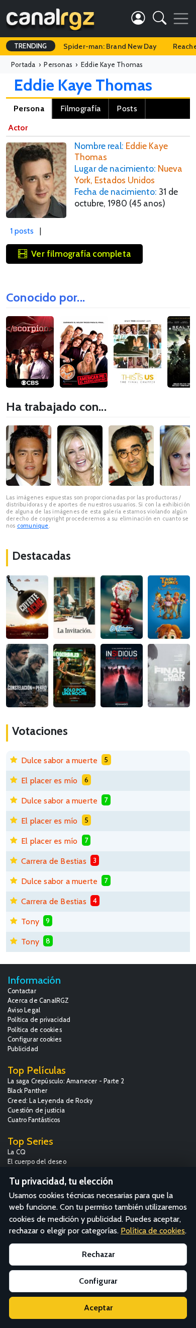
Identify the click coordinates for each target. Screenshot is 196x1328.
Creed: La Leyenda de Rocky (50, 1100)
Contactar (22, 991)
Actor (18, 127)
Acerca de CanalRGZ (38, 1000)
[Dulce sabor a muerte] (122, 607)
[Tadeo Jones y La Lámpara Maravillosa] (169, 607)
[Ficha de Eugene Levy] (131, 455)
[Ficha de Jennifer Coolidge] (80, 455)
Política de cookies (35, 1030)
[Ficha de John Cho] (28, 455)
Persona (29, 108)
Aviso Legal (24, 1010)
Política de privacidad (39, 1019)
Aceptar (98, 1307)
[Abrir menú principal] (181, 19)
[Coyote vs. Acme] (27, 607)
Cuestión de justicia (36, 1110)
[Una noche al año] (74, 675)
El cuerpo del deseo (37, 1161)
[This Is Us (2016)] (137, 352)
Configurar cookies (35, 1039)
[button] (159, 20)
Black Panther (28, 1090)
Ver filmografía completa (81, 253)
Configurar (98, 1281)
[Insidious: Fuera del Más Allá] (122, 675)
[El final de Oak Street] (169, 675)
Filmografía (80, 108)
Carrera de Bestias (53, 861)
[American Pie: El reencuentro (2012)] (84, 352)
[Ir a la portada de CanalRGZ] (50, 18)
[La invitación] (74, 607)
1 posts (22, 231)
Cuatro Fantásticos (34, 1120)
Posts (127, 108)
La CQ (17, 1152)
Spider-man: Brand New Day (110, 46)
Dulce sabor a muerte (59, 760)
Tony (30, 921)
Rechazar (98, 1254)
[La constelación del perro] (27, 675)
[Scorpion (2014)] (30, 352)
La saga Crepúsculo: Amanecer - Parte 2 (66, 1081)
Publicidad (23, 1049)
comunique (33, 525)
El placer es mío (49, 780)
